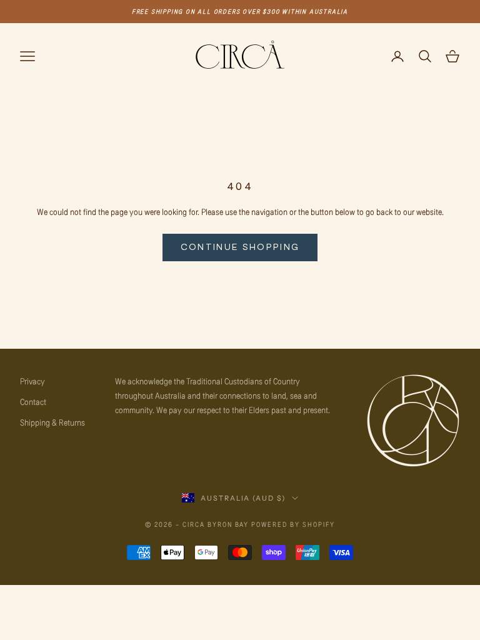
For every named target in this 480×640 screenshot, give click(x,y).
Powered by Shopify (293, 524)
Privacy (32, 381)
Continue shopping (240, 247)
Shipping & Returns (52, 422)
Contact (33, 401)
